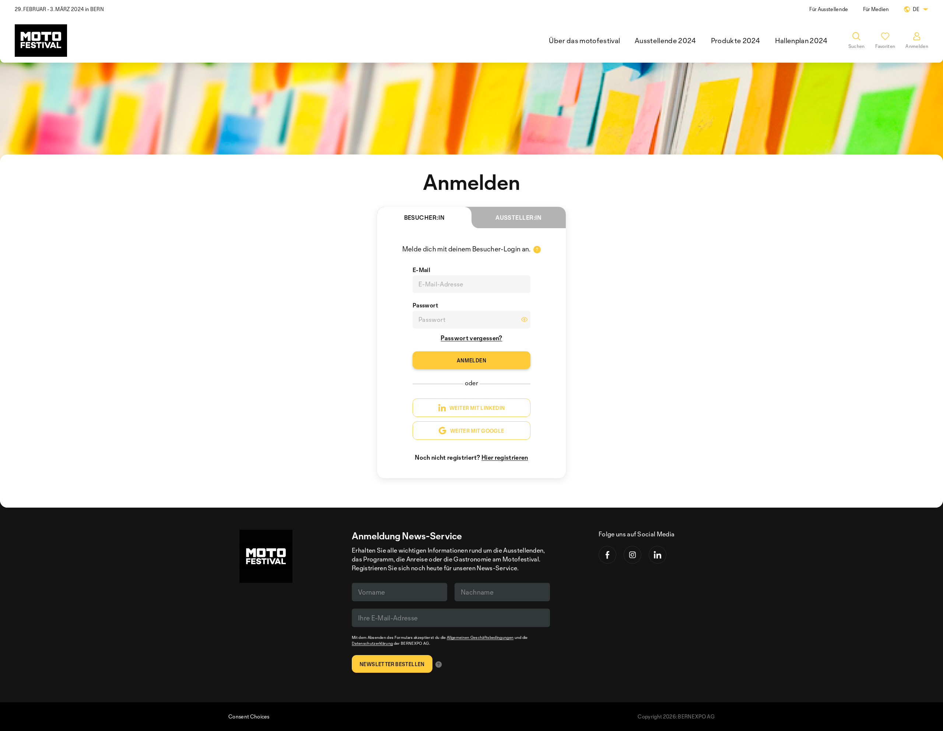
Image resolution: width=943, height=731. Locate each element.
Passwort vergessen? (471, 338)
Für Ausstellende (828, 9)
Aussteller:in (518, 217)
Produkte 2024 (735, 40)
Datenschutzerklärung (372, 643)
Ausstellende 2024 (665, 40)
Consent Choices (249, 716)
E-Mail (421, 270)
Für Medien (876, 9)
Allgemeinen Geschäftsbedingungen (480, 637)
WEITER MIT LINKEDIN (477, 408)
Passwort (425, 305)
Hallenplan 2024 (801, 40)
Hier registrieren (504, 457)
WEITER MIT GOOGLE (477, 431)
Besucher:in (424, 217)
